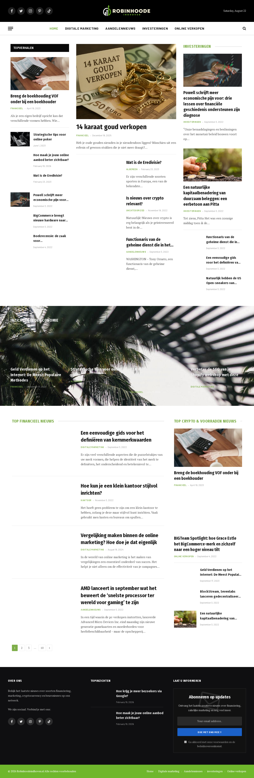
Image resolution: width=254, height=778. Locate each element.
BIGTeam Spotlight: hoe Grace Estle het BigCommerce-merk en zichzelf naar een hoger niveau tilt (205, 544)
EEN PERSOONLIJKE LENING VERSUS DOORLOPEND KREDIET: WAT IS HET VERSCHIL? (154, 377)
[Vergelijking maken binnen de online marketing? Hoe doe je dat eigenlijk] (44, 552)
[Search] (244, 28)
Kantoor (86, 500)
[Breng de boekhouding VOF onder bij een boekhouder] (40, 73)
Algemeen (132, 169)
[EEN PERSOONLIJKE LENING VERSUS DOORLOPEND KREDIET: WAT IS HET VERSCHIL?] (157, 346)
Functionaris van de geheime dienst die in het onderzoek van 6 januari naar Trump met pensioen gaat (148, 242)
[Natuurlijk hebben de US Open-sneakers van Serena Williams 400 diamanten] (193, 283)
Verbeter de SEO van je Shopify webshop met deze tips (215, 374)
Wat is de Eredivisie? (47, 175)
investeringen (155, 28)
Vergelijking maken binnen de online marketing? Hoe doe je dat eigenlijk (119, 538)
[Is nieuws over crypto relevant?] (98, 209)
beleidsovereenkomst (209, 746)
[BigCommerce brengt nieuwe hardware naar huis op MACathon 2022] (20, 220)
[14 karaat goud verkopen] (126, 81)
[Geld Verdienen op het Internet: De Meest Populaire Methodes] (37, 346)
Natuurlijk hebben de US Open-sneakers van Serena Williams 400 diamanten (223, 281)
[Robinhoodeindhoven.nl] (127, 11)
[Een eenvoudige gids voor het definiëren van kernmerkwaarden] (193, 262)
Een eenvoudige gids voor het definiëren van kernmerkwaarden (223, 260)
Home (54, 28)
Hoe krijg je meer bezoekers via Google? (139, 693)
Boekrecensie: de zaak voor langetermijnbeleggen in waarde (49, 238)
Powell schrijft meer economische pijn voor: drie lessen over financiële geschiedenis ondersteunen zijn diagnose (50, 198)
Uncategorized (135, 210)
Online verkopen (189, 28)
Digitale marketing (82, 28)
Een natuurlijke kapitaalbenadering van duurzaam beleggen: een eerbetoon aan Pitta (205, 196)
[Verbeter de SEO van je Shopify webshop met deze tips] (217, 346)
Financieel (17, 108)
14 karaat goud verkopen (111, 127)
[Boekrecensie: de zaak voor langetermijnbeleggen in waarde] (20, 240)
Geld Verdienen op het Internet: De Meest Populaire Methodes (36, 374)
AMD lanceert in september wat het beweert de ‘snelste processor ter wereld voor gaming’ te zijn (119, 595)
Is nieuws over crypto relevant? (145, 201)
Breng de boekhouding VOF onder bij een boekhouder (34, 98)
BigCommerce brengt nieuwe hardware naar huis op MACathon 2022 (50, 218)
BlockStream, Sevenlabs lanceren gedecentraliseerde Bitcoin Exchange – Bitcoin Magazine (221, 594)
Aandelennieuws (120, 28)
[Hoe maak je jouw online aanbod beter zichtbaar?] (20, 159)
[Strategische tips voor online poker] (20, 139)
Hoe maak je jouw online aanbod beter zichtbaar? (51, 157)
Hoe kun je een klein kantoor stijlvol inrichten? (119, 489)
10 (42, 648)
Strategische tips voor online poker (49, 136)
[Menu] (10, 28)
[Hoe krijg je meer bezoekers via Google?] (102, 696)
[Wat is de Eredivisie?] (20, 180)
